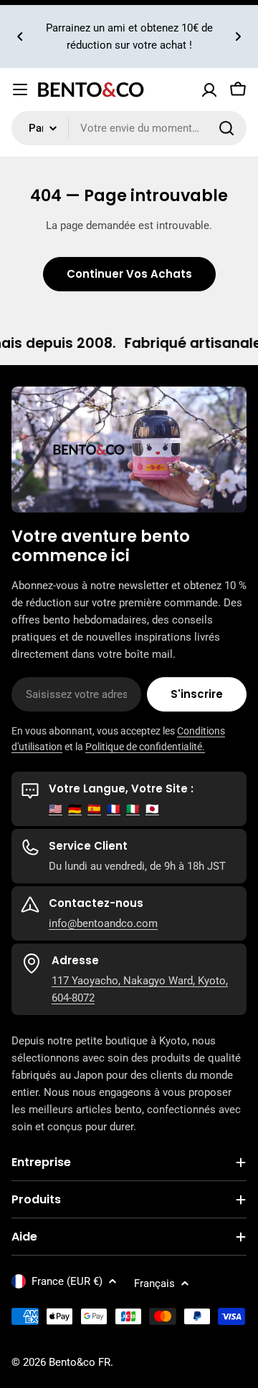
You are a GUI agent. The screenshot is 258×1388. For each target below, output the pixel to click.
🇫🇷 (113, 808)
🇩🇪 (75, 808)
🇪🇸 (94, 808)
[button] (20, 36)
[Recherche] (226, 128)
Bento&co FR (79, 1362)
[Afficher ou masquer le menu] (20, 89)
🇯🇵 (152, 808)
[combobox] (129, 128)
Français (154, 1283)
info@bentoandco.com (103, 923)
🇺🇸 (55, 808)
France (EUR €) (67, 1281)
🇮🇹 (133, 808)
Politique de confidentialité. (145, 746)
